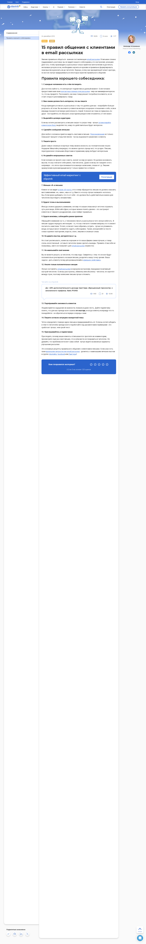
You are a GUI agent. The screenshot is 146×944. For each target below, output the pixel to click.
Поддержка (25, 2)
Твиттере (72, 354)
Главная (10, 2)
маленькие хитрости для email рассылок (63, 351)
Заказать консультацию (128, 7)
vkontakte (53, 354)
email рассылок (78, 246)
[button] (140, 938)
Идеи (52, 41)
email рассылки (93, 59)
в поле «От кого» (65, 189)
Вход (137, 2)
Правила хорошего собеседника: (18, 38)
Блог (17, 2)
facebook (61, 354)
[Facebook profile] (129, 52)
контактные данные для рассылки (75, 91)
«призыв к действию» (92, 260)
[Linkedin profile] (134, 52)
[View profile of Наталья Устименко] (131, 39)
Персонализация (97, 134)
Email (44, 41)
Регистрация (106, 177)
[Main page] (13, 6)
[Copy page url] (8, 934)
